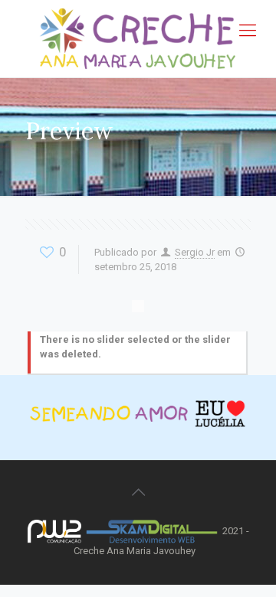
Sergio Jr (195, 252)
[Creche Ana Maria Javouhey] (138, 39)
